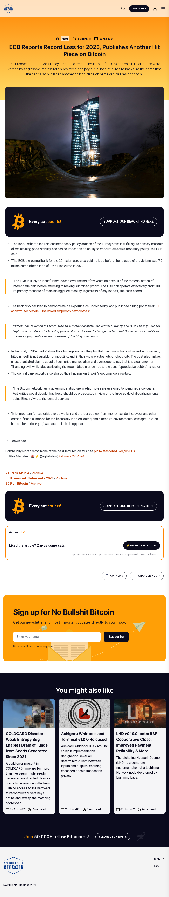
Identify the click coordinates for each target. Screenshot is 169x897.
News (65, 38)
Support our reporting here (128, 221)
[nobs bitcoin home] (8, 8)
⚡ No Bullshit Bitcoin (142, 545)
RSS (156, 865)
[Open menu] (163, 8)
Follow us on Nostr (113, 836)
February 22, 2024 (71, 456)
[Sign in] (155, 8)
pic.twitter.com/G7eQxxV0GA (115, 451)
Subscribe (139, 8)
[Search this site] (123, 8)
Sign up (159, 859)
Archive (37, 473)
